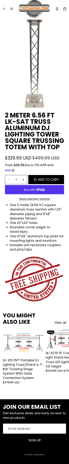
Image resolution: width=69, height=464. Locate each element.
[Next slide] (62, 361)
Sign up (34, 440)
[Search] (12, 9)
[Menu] (4, 9)
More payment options (34, 199)
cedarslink (38, 454)
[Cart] (65, 9)
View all (60, 322)
